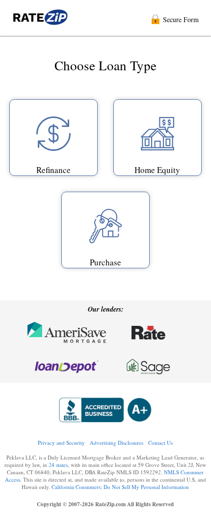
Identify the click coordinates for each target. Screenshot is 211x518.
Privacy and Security (61, 442)
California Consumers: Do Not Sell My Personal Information (120, 486)
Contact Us (160, 442)
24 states (58, 464)
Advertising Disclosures (116, 442)
